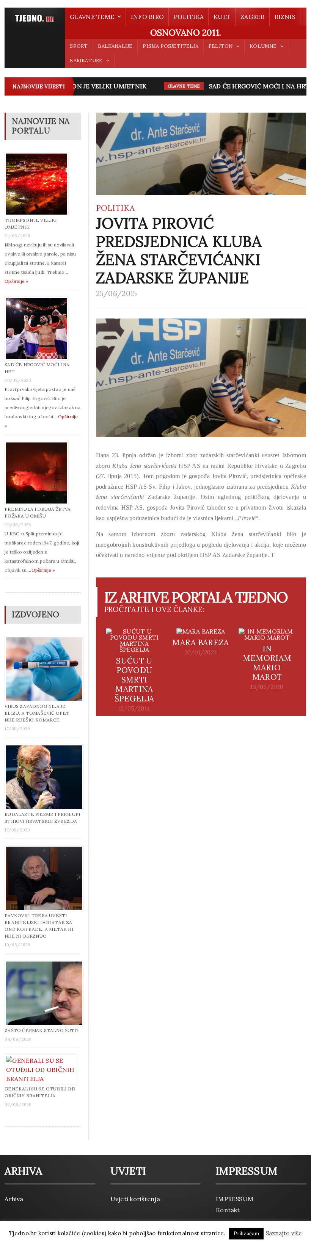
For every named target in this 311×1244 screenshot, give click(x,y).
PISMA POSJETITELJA (170, 46)
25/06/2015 (116, 293)
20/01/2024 (200, 652)
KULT (222, 16)
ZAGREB (252, 16)
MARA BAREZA (200, 642)
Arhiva (14, 1199)
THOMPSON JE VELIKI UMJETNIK (87, 86)
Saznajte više (283, 1233)
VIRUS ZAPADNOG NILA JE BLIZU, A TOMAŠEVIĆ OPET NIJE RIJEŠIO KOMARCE (37, 713)
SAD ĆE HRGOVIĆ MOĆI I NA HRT (250, 86)
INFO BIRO (147, 16)
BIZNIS (285, 16)
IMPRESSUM (234, 1199)
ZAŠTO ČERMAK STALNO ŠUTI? (42, 1030)
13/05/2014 (134, 708)
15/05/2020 (266, 687)
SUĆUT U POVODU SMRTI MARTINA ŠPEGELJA (134, 680)
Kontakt (228, 1210)
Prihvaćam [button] (246, 1233)
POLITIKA (189, 16)
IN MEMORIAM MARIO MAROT (267, 662)
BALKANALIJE (115, 46)
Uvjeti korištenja (135, 1199)
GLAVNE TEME (175, 86)
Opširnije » (16, 281)
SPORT (79, 46)
